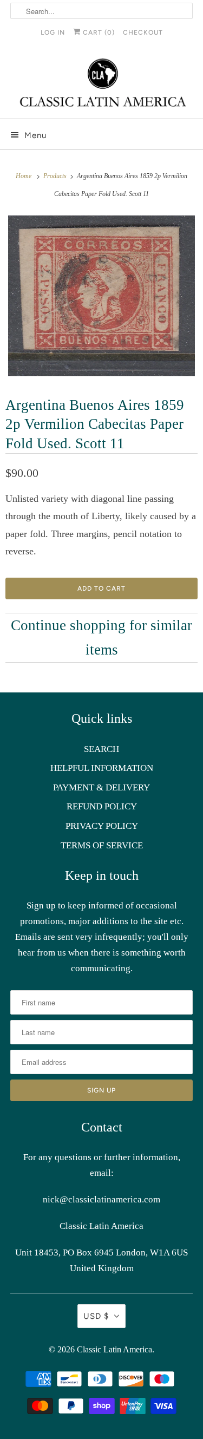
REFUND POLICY (102, 806)
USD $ (96, 1316)
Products (55, 176)
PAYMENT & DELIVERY (101, 787)
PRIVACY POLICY (102, 826)
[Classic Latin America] (101, 83)
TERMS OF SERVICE (102, 845)
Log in (53, 32)
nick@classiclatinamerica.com (101, 1199)
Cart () (98, 32)
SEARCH (101, 749)
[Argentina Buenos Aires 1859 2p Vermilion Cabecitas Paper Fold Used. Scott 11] (101, 295)
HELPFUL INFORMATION (101, 768)
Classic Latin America (114, 1349)
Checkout (143, 32)
